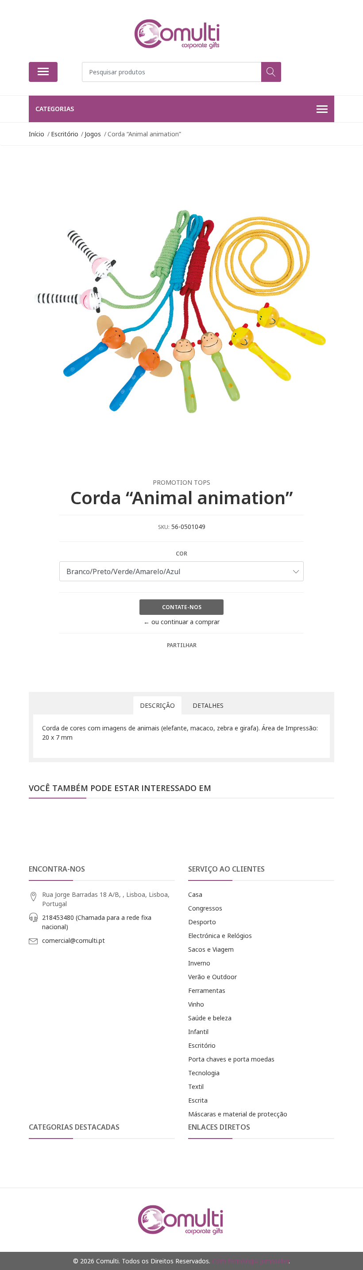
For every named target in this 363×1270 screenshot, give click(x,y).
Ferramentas (206, 990)
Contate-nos (181, 607)
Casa (195, 894)
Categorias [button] (54, 108)
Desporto (202, 922)
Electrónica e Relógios (220, 935)
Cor (181, 553)
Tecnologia (204, 1073)
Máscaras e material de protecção (237, 1114)
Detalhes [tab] (208, 705)
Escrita (198, 1100)
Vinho (196, 1004)
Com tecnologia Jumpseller (250, 1261)
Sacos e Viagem (211, 949)
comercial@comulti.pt (73, 940)
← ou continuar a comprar (181, 622)
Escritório (202, 1045)
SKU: (164, 527)
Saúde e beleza (210, 1018)
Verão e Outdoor (212, 977)
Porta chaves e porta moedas (231, 1059)
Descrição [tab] (157, 705)
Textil (196, 1086)
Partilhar (182, 645)
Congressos (205, 908)
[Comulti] (178, 34)
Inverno (199, 963)
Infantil (198, 1031)
